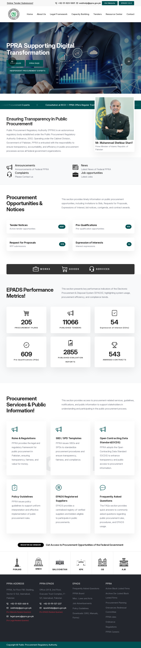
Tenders (97, 14)
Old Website (109, 3)
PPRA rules (111, 617)
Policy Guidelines (81, 608)
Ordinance (110, 622)
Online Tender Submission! (20, 3)
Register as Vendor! (31, 545)
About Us (41, 14)
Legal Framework (58, 14)
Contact (130, 14)
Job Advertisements (82, 603)
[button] (12, 61)
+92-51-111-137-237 (52, 603)
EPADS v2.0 (126, 3)
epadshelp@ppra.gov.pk (54, 608)
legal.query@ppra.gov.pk (22, 616)
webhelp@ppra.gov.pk (90, 3)
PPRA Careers (112, 631)
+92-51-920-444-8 (19, 603)
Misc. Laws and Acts (82, 598)
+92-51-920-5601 (66, 3)
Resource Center (114, 14)
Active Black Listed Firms (118, 588)
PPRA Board (78, 593)
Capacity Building (80, 14)
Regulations (111, 627)
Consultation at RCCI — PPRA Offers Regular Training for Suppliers (60, 105)
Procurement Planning (116, 602)
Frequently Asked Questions (86, 588)
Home (30, 14)
